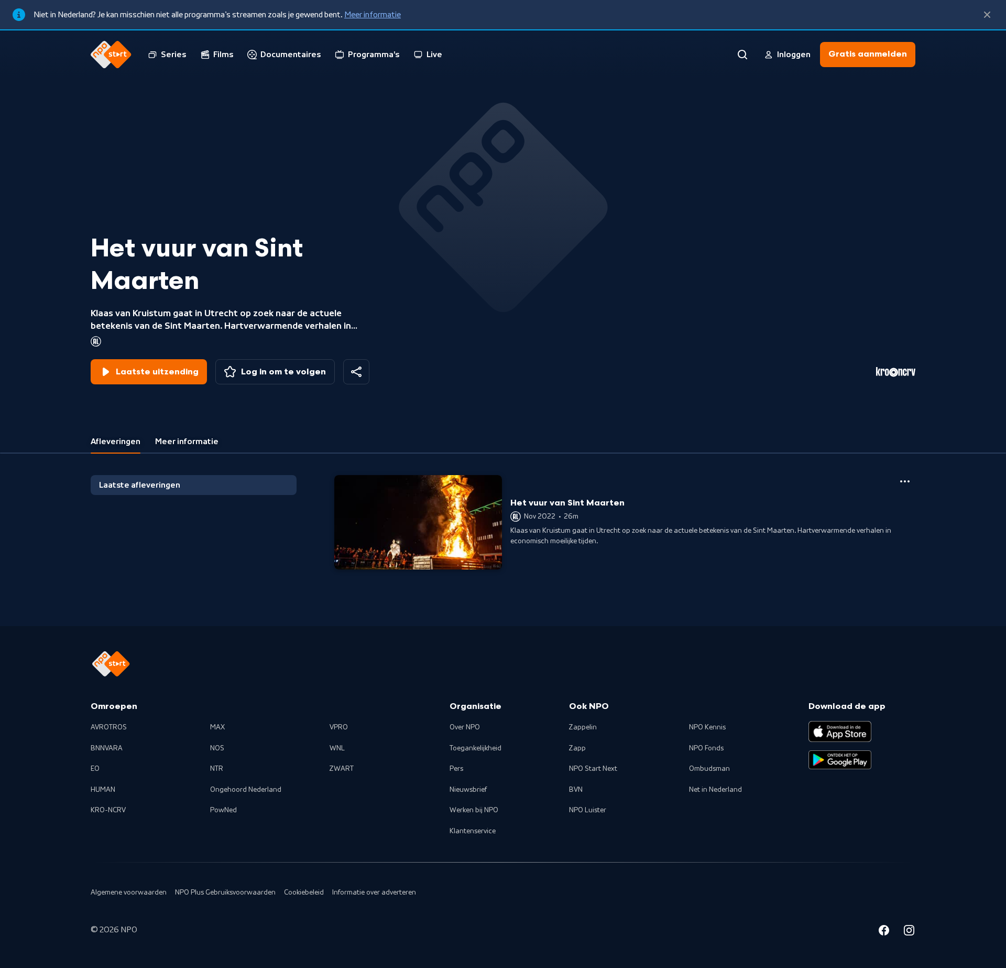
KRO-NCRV (108, 810)
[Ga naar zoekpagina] (742, 54)
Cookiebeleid (304, 892)
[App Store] (839, 731)
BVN (576, 789)
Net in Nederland (715, 789)
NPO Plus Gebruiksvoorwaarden (225, 892)
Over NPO (465, 727)
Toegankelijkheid (475, 748)
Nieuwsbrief (468, 789)
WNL (337, 748)
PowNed (223, 810)
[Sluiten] (987, 14)
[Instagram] (909, 932)
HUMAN (103, 789)
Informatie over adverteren (374, 892)
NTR (216, 768)
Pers (456, 768)
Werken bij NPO (474, 810)
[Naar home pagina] (111, 54)
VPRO (339, 727)
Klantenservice (473, 831)
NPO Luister (587, 810)
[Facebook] (884, 932)
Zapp (577, 748)
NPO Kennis (707, 727)
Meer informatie (372, 14)
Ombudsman (709, 768)
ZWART (342, 768)
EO (95, 768)
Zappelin (583, 727)
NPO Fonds (706, 748)
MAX (217, 727)
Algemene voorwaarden (129, 892)
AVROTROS (109, 727)
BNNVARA (107, 748)
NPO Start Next (593, 768)
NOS (217, 748)
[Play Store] (839, 759)
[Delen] (356, 371)
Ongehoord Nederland (245, 789)
